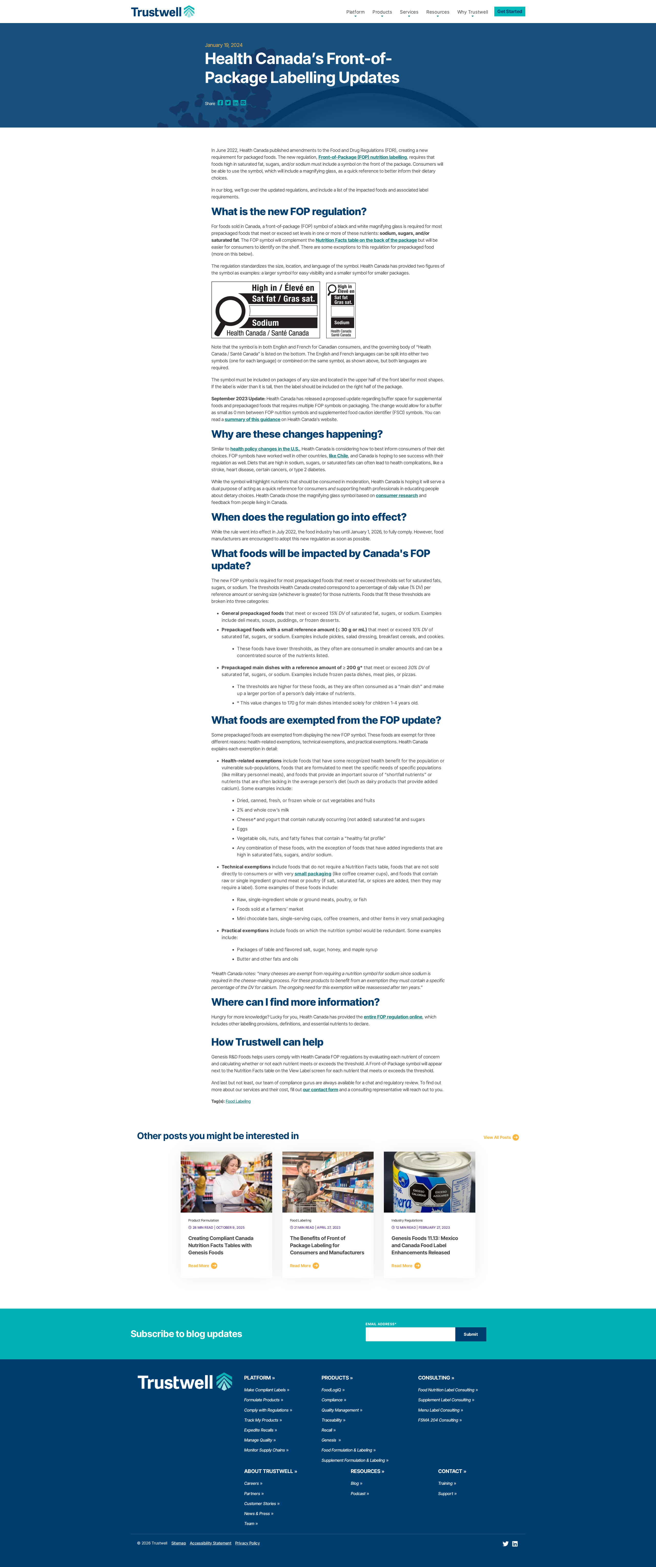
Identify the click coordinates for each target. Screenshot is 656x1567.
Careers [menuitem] (251, 1483)
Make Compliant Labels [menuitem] (265, 1389)
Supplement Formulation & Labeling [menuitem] (353, 1460)
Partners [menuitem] (252, 1493)
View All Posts (497, 1137)
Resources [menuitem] (438, 12)
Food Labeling (238, 1101)
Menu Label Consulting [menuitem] (438, 1410)
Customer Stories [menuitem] (260, 1503)
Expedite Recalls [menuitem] (258, 1430)
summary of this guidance (252, 419)
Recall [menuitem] (327, 1430)
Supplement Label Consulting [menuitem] (444, 1399)
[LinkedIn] (235, 103)
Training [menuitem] (445, 1483)
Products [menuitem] (382, 12)
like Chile (338, 455)
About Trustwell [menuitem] (268, 1471)
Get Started (509, 11)
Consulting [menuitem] (434, 1378)
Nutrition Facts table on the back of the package (366, 240)
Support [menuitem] (445, 1493)
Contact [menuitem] (450, 1471)
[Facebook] (220, 103)
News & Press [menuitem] (257, 1513)
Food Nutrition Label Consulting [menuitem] (446, 1389)
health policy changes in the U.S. (264, 448)
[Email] (243, 103)
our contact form (320, 1089)
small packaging (313, 873)
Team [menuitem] (249, 1523)
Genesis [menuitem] (329, 1440)
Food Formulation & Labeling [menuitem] (347, 1450)
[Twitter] (228, 103)
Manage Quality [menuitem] (258, 1440)
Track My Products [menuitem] (261, 1420)
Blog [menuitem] (355, 1483)
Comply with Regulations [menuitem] (266, 1410)
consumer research (397, 495)
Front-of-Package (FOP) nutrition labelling (363, 157)
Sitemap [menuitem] (178, 1543)
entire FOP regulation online (393, 1016)
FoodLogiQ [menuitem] (331, 1389)
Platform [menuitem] (355, 12)
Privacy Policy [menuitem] (247, 1543)
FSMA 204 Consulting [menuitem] (438, 1420)
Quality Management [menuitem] (340, 1410)
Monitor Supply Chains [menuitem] (264, 1450)
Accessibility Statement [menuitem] (210, 1543)
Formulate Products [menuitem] (262, 1399)
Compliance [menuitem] (332, 1399)
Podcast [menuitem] (358, 1493)
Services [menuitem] (409, 12)
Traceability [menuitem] (332, 1420)
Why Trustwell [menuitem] (472, 12)
